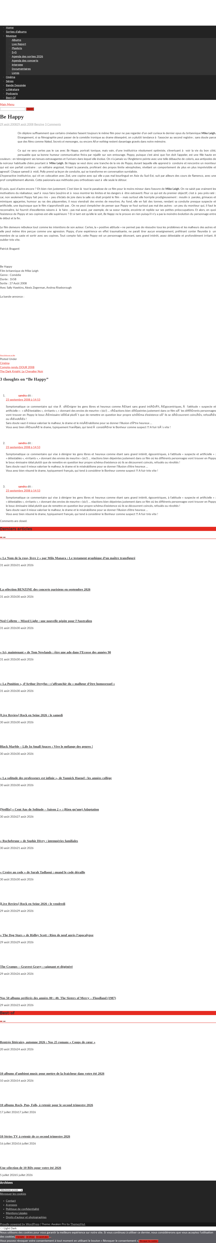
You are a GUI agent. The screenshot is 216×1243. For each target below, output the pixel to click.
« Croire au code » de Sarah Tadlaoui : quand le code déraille (42, 872)
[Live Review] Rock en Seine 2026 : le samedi (31, 715)
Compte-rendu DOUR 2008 (17, 367)
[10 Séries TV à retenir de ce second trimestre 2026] (9, 1129)
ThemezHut (77, 1224)
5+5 (14, 52)
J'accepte (20, 1237)
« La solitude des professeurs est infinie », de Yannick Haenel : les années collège (56, 778)
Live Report (19, 44)
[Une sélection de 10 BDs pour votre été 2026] (9, 1160)
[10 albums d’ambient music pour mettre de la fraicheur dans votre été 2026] (9, 1066)
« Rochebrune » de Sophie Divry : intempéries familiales (39, 841)
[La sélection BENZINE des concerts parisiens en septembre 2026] (9, 582)
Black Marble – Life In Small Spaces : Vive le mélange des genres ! (46, 746)
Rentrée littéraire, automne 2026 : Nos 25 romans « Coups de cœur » (47, 1042)
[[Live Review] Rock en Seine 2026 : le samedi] (9, 707)
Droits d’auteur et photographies (26, 1217)
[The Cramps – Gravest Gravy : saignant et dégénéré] (9, 959)
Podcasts (12, 93)
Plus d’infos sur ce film (7, 355)
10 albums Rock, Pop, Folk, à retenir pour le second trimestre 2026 (46, 1105)
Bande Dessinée (16, 85)
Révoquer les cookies (13, 1194)
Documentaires (21, 69)
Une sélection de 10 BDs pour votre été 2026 (30, 1168)
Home (10, 27)
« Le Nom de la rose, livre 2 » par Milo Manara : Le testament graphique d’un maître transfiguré (67, 558)
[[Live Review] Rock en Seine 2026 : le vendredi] (9, 896)
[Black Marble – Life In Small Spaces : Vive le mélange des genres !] (9, 739)
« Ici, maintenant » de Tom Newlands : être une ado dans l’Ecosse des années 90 (55, 652)
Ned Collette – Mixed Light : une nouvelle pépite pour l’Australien (46, 621)
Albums (16, 40)
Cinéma (10, 77)
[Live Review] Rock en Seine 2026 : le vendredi (32, 904)
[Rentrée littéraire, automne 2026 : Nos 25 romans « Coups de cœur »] (9, 1034)
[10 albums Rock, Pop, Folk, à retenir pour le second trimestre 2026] (9, 1097)
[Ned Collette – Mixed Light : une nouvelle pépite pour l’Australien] (9, 613)
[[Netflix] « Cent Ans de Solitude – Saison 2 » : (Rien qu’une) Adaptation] (9, 802)
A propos (11, 1205)
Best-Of (11, 97)
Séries (10, 81)
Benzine (39, 124)
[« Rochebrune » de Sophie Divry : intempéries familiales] (9, 833)
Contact (11, 1201)
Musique (11, 36)
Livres (15, 73)
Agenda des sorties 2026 (27, 56)
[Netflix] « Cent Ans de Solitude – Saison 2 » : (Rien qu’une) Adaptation (49, 809)
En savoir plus (42, 1237)
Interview (17, 64)
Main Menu (7, 104)
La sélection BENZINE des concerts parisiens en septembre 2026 (45, 589)
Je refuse (30, 1237)
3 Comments (53, 124)
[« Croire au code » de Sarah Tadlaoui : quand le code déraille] (9, 864)
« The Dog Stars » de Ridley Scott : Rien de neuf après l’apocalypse (46, 935)
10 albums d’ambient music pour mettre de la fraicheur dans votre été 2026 (52, 1073)
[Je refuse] (50, 1237)
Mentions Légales (16, 1213)
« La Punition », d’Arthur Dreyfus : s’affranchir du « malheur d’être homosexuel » (57, 684)
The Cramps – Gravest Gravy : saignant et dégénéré (36, 966)
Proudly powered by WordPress (19, 1224)
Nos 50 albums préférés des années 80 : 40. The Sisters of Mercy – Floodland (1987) (58, 998)
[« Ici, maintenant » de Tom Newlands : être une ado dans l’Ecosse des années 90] (9, 644)
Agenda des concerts (25, 60)
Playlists (17, 48)
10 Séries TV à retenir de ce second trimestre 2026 (35, 1136)
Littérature (12, 89)
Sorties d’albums (16, 31)
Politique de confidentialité (22, 1209)
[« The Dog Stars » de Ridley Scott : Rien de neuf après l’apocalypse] (9, 927)
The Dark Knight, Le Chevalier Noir (21, 371)
